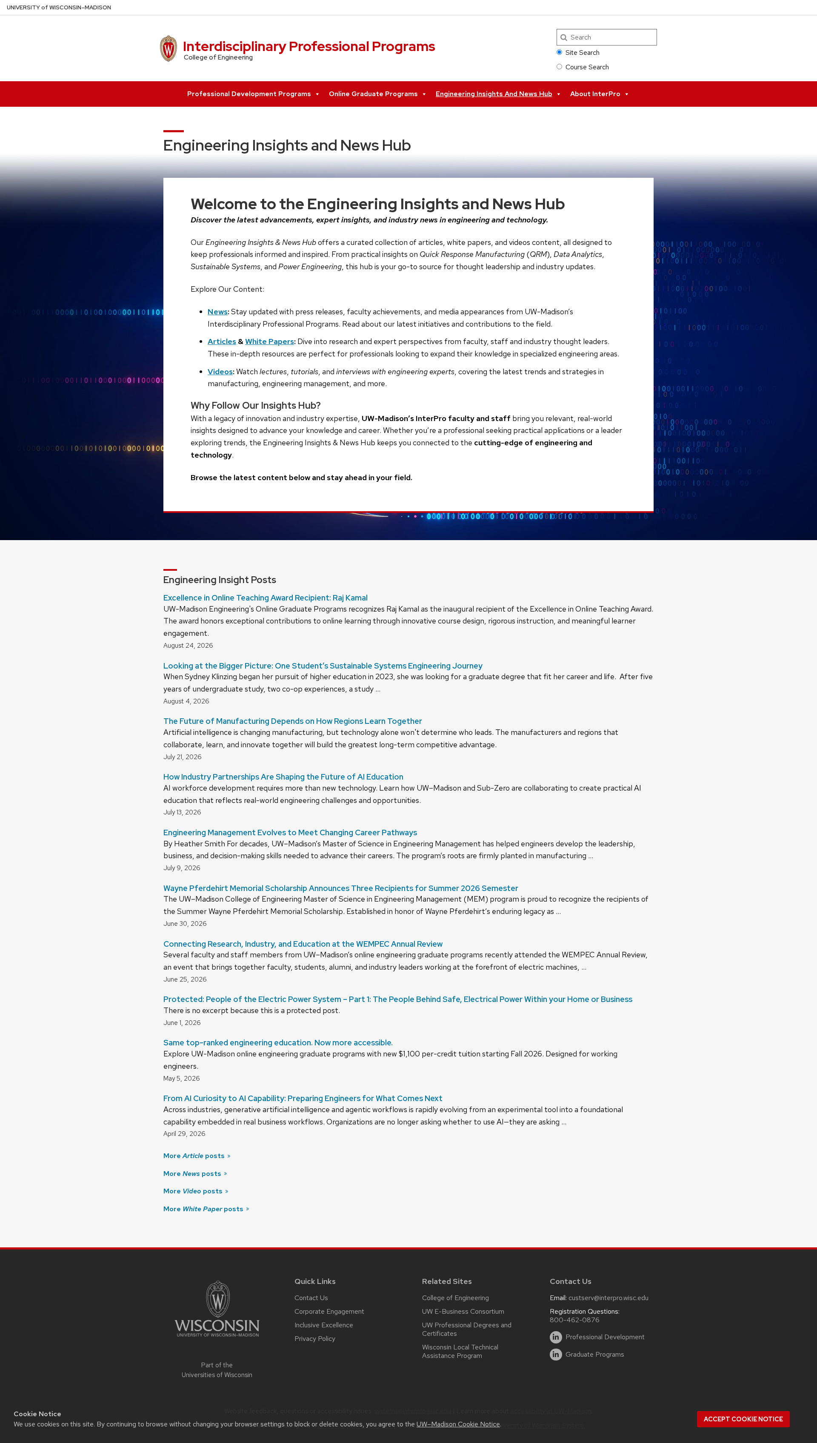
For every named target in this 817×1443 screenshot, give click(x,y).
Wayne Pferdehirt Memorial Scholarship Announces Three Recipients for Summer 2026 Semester (340, 888)
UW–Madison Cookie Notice (458, 1424)
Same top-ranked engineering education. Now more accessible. (278, 1042)
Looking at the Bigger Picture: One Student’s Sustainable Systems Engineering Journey (323, 666)
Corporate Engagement (329, 1311)
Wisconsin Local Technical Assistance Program (460, 1351)
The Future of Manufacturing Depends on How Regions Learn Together (292, 721)
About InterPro (595, 93)
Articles (222, 341)
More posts (194, 1155)
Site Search (583, 52)
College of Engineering (455, 1297)
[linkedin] (556, 1337)
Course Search (587, 67)
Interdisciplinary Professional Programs (309, 46)
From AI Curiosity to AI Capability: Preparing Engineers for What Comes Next (303, 1098)
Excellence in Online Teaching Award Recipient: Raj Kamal (265, 598)
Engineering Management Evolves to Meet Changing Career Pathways (290, 832)
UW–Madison (59, 7)
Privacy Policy (314, 1338)
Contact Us (311, 1297)
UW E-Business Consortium (463, 1311)
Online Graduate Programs (373, 93)
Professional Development (605, 1337)
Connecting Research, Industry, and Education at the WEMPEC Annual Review (303, 944)
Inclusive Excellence (323, 1325)
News (218, 311)
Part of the (217, 1370)
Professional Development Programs (249, 93)
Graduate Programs (595, 1354)
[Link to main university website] (217, 1338)
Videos (220, 371)
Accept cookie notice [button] (743, 1419)
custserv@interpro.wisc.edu (608, 1297)
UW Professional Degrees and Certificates (466, 1329)
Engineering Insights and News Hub (494, 93)
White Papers (269, 341)
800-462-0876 (575, 1319)
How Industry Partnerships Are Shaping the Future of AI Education (283, 777)
